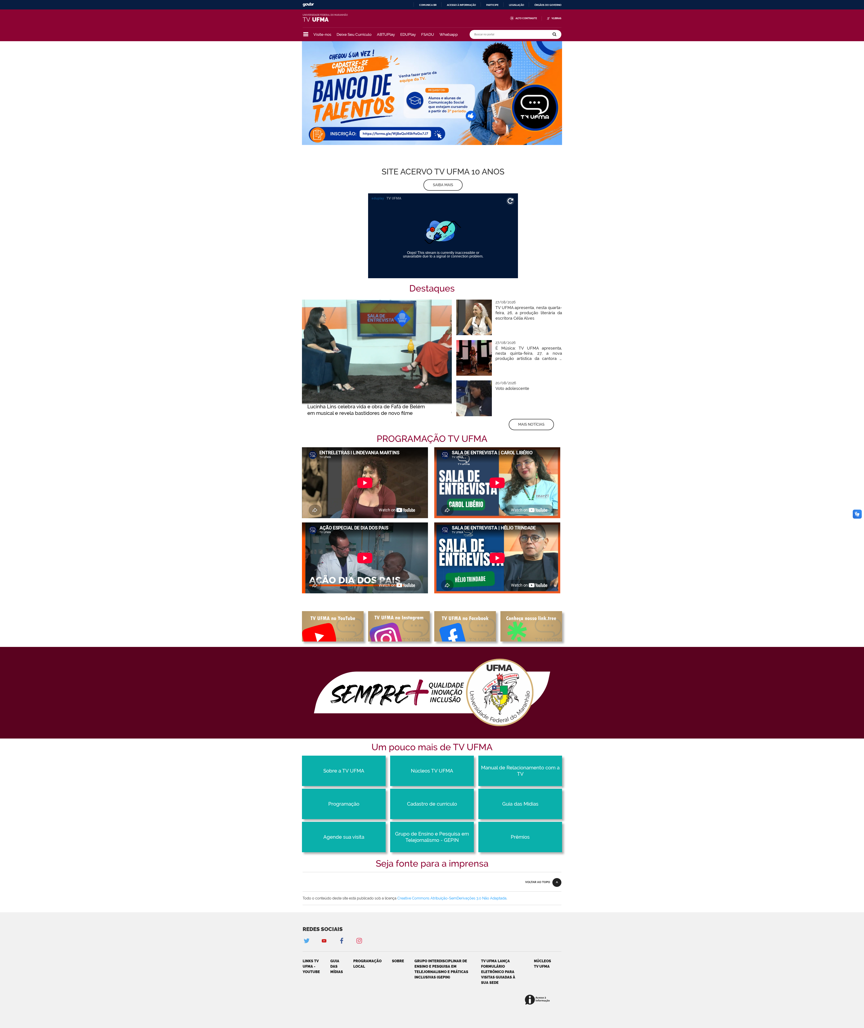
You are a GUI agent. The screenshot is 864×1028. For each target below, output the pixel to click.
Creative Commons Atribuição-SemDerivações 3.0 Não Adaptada (451, 898)
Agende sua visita (343, 837)
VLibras (556, 18)
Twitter (306, 940)
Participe (492, 5)
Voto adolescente (512, 388)
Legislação (516, 5)
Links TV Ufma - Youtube (311, 966)
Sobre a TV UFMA (343, 771)
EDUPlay (408, 34)
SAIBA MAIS (443, 185)
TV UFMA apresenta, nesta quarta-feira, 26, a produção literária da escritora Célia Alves (528, 313)
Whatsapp (448, 34)
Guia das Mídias (520, 804)
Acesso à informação (461, 5)
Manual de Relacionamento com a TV (520, 771)
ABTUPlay (386, 34)
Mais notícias (531, 424)
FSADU (427, 34)
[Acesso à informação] (538, 999)
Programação (343, 804)
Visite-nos (322, 34)
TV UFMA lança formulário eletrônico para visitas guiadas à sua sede (498, 972)
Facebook (341, 940)
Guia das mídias (336, 966)
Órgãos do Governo (547, 5)
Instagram (359, 940)
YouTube (324, 940)
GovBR (308, 4)
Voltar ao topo (537, 882)
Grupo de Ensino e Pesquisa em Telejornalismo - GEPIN (432, 837)
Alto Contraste (526, 18)
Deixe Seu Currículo (354, 34)
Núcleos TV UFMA (432, 771)
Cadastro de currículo (432, 804)
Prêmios (520, 837)
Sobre (398, 961)
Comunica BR (427, 5)
